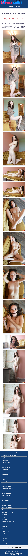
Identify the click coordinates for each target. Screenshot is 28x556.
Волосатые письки (7, 488)
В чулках (4, 484)
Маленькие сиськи (7, 510)
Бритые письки (6, 467)
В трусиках (5, 481)
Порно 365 (18, 6)
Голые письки (6, 498)
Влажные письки (7, 486)
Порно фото (10, 6)
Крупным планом (7, 507)
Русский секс (5, 531)
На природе (5, 517)
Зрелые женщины (7, 502)
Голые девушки (6, 493)
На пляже (4, 514)
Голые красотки (6, 495)
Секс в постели (6, 536)
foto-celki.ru (11, 552)
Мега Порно (5, 543)
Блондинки (5, 460)
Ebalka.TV (4, 540)
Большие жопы (6, 462)
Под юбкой (5, 528)
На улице (4, 519)
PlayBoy (4, 458)
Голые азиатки (6, 491)
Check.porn (17, 547)
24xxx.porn (10, 547)
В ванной (4, 472)
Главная (4, 12)
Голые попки (5, 500)
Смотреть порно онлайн (9, 455)
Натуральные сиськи (8, 521)
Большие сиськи (7, 465)
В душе (4, 476)
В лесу (4, 479)
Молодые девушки (7, 512)
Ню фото (4, 526)
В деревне (5, 474)
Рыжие (4, 533)
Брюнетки (12, 12)
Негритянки (5, 524)
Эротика (4, 538)
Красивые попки (6, 505)
